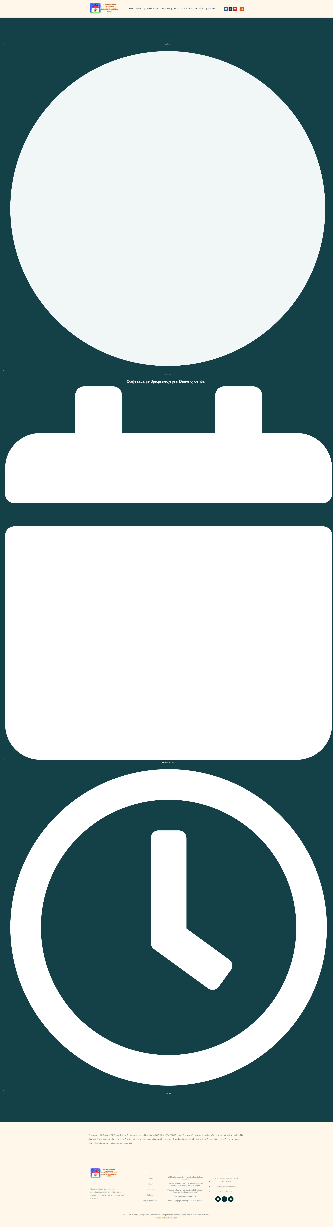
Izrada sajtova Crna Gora (166, 1218)
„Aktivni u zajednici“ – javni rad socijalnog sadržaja (185, 1178)
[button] (242, 9)
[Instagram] (230, 9)
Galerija (165, 9)
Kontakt (212, 9)
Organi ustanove (182, 9)
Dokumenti (152, 9)
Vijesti (139, 9)
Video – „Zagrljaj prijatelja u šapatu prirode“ (185, 1201)
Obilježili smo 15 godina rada (185, 1196)
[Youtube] (235, 9)
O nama (129, 9)
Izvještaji (199, 9)
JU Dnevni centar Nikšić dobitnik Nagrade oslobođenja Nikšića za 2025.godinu (185, 1184)
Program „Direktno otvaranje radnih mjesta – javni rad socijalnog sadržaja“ (185, 1191)
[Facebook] (226, 9)
